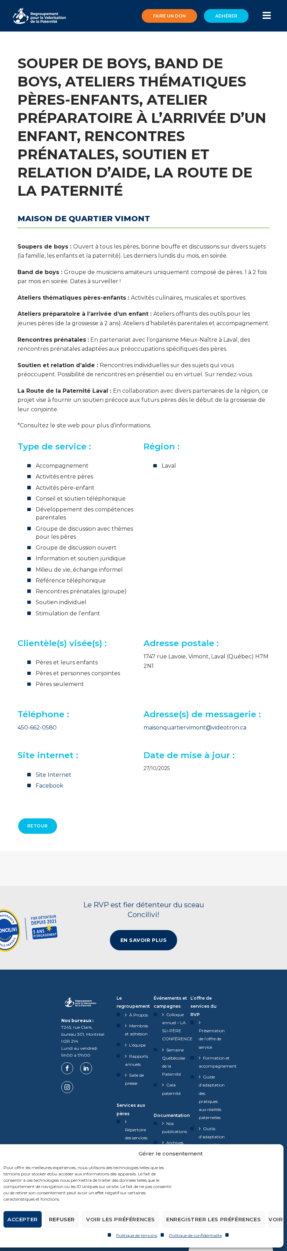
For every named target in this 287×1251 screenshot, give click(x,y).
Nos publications (174, 1127)
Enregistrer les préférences (213, 1219)
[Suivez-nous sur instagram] (67, 1087)
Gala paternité (171, 1089)
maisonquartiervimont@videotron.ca (195, 727)
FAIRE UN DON (169, 16)
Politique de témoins (136, 1235)
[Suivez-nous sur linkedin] (86, 1068)
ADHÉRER (226, 16)
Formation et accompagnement (218, 1062)
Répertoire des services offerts (136, 1137)
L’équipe (137, 1045)
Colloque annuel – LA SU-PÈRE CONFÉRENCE (177, 1027)
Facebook (49, 785)
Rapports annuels (136, 1060)
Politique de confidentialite (195, 1235)
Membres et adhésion (136, 1029)
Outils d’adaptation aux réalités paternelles (212, 1141)
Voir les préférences (120, 1219)
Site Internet (53, 774)
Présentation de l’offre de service (212, 1038)
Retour (37, 826)
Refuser (62, 1219)
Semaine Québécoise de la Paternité (173, 1062)
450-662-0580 (37, 727)
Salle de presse (134, 1079)
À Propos (138, 1015)
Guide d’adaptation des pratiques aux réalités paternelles (212, 1097)
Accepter (22, 1219)
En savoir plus (143, 940)
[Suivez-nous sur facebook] (67, 1068)
